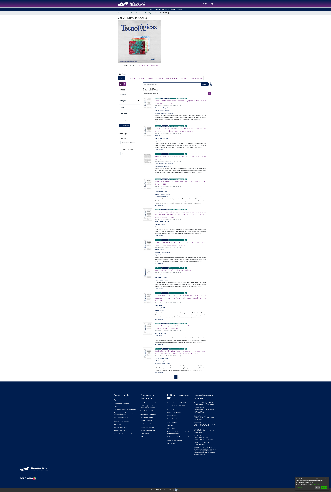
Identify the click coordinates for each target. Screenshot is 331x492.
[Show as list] (121, 84)
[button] (159, 122)
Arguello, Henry (159, 141)
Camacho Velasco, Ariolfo (162, 252)
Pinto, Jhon (158, 135)
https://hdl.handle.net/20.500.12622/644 (150, 66)
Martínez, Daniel (160, 308)
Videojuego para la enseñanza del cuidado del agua (173, 270)
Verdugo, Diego (159, 310)
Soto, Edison (158, 305)
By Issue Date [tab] (131, 78)
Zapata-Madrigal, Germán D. (163, 194)
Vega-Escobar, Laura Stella (162, 166)
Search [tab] (121, 78)
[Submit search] (203, 4)
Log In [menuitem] (208, 3)
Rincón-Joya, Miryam (161, 227)
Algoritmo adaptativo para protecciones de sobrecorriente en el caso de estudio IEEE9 (180, 182)
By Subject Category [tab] (195, 78)
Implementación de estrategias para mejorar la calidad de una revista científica (180, 157)
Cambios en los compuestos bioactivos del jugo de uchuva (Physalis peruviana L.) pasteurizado (180, 102)
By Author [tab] (142, 78)
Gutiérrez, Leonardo (161, 333)
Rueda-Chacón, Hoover (162, 138)
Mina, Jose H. (159, 335)
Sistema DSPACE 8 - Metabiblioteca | (162, 490)
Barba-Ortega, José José (162, 221)
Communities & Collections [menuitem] (161, 9)
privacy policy (316, 484)
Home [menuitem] (150, 9)
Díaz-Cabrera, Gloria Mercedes (164, 163)
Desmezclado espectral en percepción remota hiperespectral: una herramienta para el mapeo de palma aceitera (180, 243)
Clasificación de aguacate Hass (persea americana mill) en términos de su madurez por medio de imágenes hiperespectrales (180, 129)
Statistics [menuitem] (180, 9)
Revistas (126, 13)
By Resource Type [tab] (171, 78)
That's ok (324, 487)
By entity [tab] (183, 78)
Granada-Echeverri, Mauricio (163, 363)
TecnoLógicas (149, 13)
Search (206, 84)
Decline (318, 487)
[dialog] (312, 483)
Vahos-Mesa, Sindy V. (161, 277)
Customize (299, 487)
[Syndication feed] (209, 93)
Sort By (123, 138)
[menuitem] (205, 4)
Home (119, 13)
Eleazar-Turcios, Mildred (162, 110)
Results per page (126, 149)
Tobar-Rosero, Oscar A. (162, 191)
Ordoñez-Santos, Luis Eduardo (164, 113)
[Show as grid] (124, 84)
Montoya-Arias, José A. (162, 188)
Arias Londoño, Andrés (161, 361)
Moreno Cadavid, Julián (162, 275)
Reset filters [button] (125, 125)
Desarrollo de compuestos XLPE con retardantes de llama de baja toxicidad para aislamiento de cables (180, 327)
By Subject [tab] (159, 78)
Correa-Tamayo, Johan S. (162, 358)
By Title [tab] (150, 78)
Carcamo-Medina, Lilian (162, 108)
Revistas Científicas (137, 13)
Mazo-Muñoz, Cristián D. (162, 280)
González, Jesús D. (160, 224)
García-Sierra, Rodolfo (161, 196)
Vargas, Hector (159, 249)
